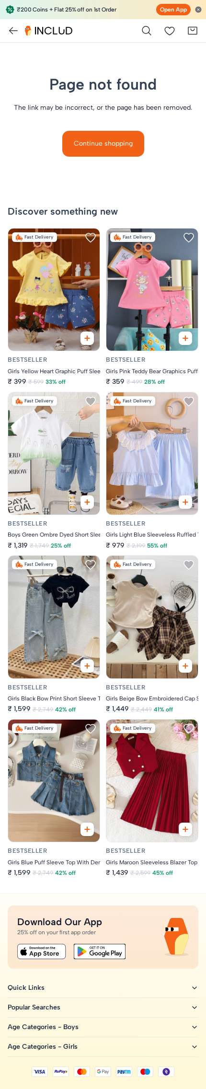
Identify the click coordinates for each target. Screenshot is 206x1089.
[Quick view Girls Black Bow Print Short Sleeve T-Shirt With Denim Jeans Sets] (87, 666)
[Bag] (192, 30)
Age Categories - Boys (43, 1027)
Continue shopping (103, 143)
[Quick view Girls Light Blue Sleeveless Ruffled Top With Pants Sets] (185, 502)
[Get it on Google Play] (100, 951)
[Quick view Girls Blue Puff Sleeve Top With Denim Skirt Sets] (87, 829)
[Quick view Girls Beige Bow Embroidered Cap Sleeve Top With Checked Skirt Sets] (185, 666)
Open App (173, 9)
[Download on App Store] (41, 951)
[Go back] (13, 30)
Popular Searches (34, 1007)
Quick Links (26, 988)
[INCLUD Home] (48, 30)
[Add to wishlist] (90, 237)
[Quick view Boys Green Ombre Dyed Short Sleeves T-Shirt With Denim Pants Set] (87, 502)
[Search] (146, 30)
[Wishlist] (169, 30)
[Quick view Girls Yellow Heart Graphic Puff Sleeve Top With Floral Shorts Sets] (87, 338)
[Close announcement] (198, 9)
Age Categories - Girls (43, 1047)
